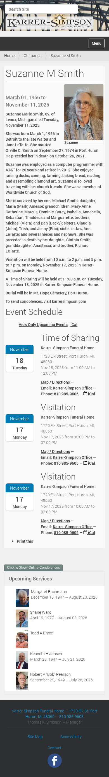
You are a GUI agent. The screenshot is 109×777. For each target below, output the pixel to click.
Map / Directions (55, 382)
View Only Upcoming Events (43, 324)
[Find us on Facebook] (55, 760)
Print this (25, 541)
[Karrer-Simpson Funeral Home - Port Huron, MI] (49, 17)
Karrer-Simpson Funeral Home (38, 711)
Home (9, 55)
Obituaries (32, 55)
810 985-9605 (66, 393)
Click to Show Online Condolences (33, 568)
